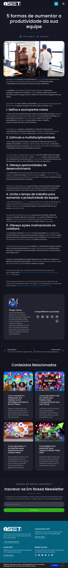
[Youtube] (42, 555)
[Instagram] (36, 555)
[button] (56, 4)
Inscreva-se (34, 510)
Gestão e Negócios (29, 36)
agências (25, 202)
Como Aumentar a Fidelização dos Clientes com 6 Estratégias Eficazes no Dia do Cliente (18, 399)
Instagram (34, 286)
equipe (39, 79)
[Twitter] (45, 555)
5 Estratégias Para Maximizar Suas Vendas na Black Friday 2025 (49, 449)
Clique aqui (7, 566)
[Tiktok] (49, 555)
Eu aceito (55, 565)
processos (37, 157)
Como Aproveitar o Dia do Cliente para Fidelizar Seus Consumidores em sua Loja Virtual (49, 399)
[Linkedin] (52, 555)
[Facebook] (39, 555)
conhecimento (51, 175)
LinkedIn (41, 286)
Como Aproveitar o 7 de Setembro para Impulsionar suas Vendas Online (17, 449)
